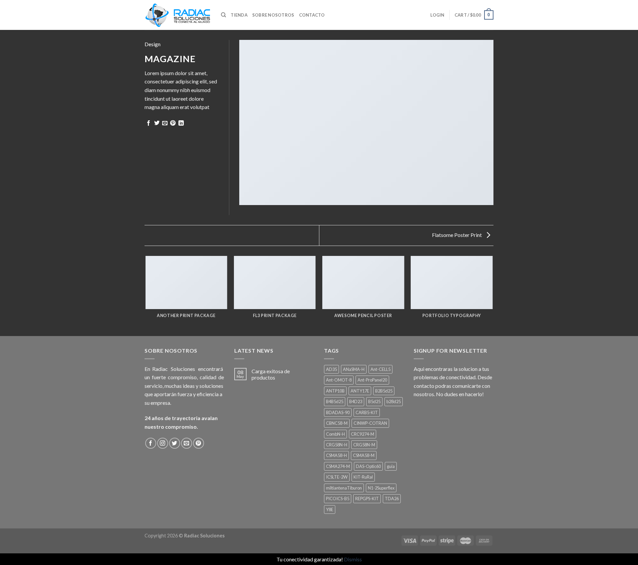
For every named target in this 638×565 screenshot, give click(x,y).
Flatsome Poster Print (457, 235)
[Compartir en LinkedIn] (181, 123)
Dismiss (353, 559)
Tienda (239, 15)
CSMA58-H (336, 455)
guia (391, 466)
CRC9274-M (362, 434)
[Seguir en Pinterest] (198, 443)
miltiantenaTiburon (344, 488)
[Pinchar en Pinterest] (172, 123)
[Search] (223, 15)
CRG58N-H (336, 444)
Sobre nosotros (273, 15)
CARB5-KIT (367, 412)
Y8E (329, 509)
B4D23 (355, 401)
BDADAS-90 (338, 412)
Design (152, 44)
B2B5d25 (383, 391)
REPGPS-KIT (367, 498)
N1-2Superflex (381, 488)
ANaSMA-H (354, 369)
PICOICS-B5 (337, 498)
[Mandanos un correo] (186, 443)
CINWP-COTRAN (370, 423)
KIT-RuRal (363, 477)
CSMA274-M (338, 466)
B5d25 (374, 401)
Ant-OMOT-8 (339, 380)
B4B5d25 (334, 401)
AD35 (331, 369)
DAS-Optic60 (368, 466)
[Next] (492, 295)
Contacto (312, 15)
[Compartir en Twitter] (157, 123)
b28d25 (393, 401)
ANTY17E (360, 391)
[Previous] (146, 295)
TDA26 (392, 498)
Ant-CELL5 (380, 369)
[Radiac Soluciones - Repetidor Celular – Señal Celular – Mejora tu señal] (178, 15)
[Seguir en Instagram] (162, 443)
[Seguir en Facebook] (150, 443)
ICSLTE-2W (337, 477)
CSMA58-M (363, 455)
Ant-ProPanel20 (372, 380)
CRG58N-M (364, 444)
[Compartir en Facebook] (148, 123)
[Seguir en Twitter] (174, 443)
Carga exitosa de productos (271, 374)
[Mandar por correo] (164, 123)
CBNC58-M (337, 423)
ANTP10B (335, 391)
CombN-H (335, 434)
